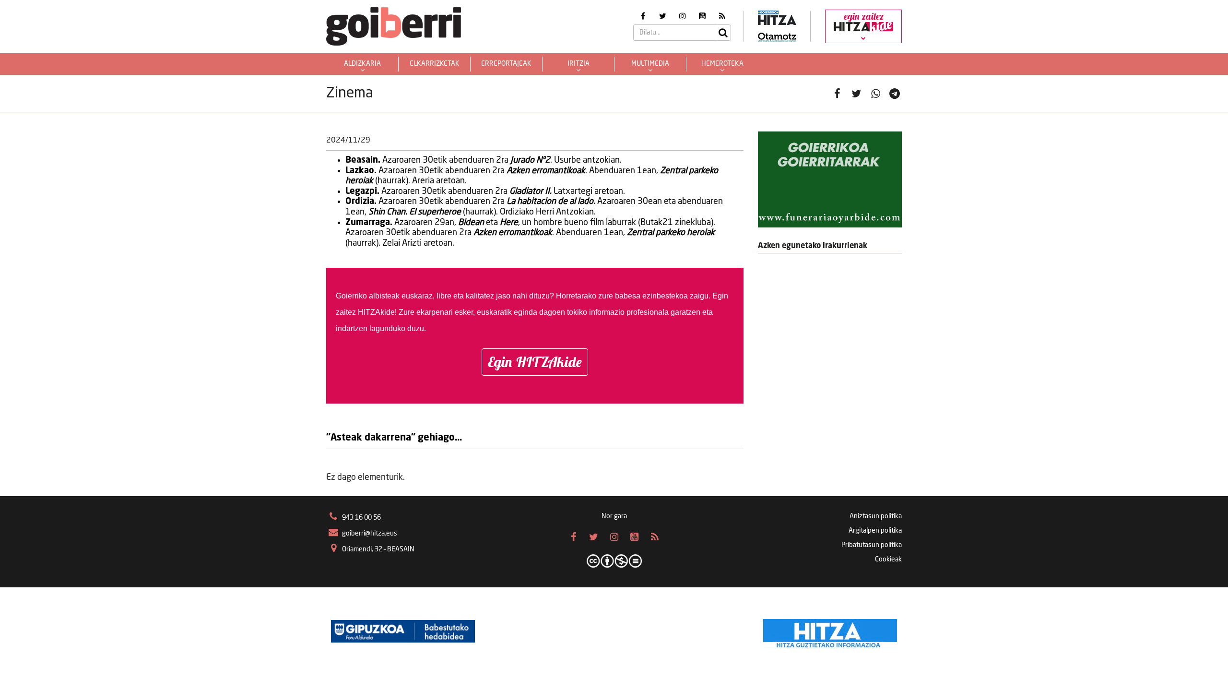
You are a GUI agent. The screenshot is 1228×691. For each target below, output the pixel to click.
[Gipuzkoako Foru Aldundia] (403, 631)
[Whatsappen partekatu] (875, 93)
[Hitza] (830, 631)
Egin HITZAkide (535, 362)
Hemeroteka (722, 63)
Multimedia (650, 63)
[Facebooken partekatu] (837, 93)
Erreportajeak (506, 63)
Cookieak (888, 559)
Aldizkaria (362, 63)
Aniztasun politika (876, 516)
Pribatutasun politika (871, 545)
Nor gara (614, 516)
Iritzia (578, 63)
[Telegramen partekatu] (894, 93)
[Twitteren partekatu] (856, 93)
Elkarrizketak (435, 63)
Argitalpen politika (875, 530)
